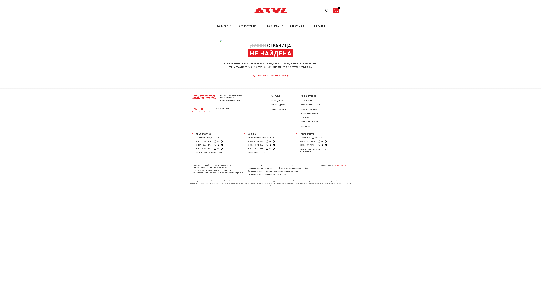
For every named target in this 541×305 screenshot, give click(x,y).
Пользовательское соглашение (260, 168)
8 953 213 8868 (255, 142)
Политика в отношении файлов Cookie (294, 168)
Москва (252, 134)
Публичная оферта (287, 165)
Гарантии (305, 117)
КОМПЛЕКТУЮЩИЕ (247, 26)
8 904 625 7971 (203, 142)
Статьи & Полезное (309, 122)
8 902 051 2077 (307, 142)
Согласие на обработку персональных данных (267, 174)
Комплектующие (279, 109)
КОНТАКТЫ (319, 26)
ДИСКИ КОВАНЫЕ (274, 26)
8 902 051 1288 (307, 145)
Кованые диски (278, 105)
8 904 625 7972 (203, 145)
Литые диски (277, 101)
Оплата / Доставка (309, 109)
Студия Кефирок (341, 165)
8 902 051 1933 (255, 149)
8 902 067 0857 (255, 145)
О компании (306, 101)
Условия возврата (309, 113)
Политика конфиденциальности (261, 165)
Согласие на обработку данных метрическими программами (273, 171)
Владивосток (203, 134)
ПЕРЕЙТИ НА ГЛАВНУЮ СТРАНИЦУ (273, 76)
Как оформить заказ (310, 105)
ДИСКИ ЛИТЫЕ (223, 26)
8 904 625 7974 (203, 149)
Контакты (305, 126)
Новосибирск (307, 134)
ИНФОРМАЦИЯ (297, 26)
